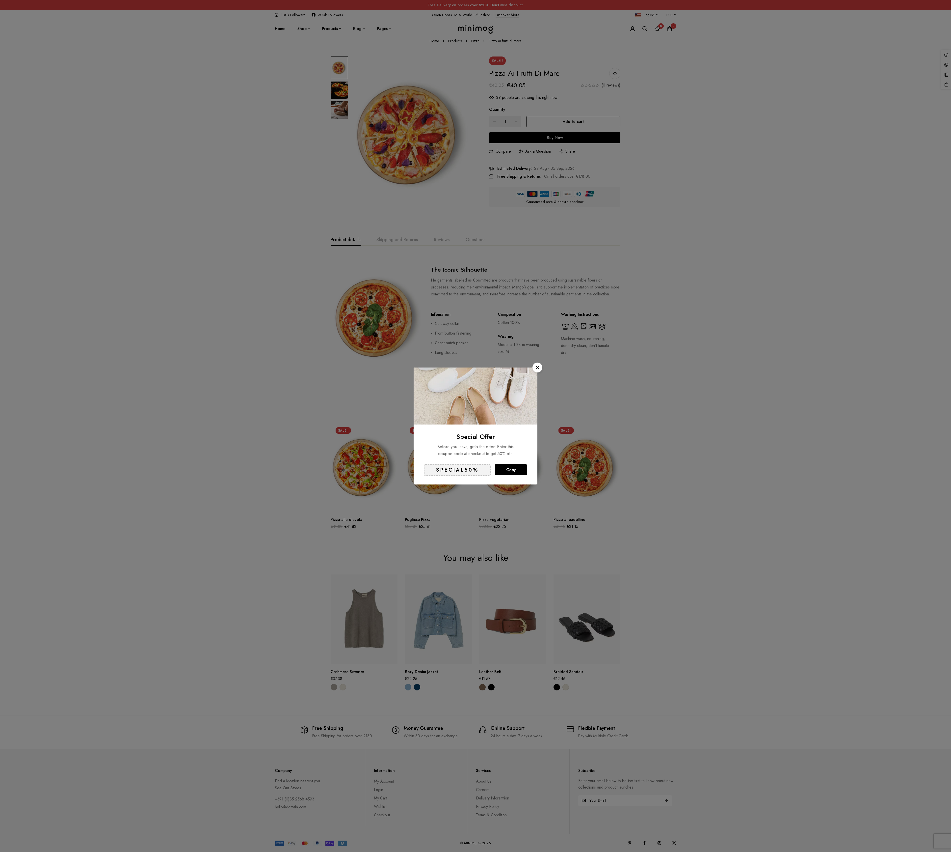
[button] (537, 367)
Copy (511, 470)
